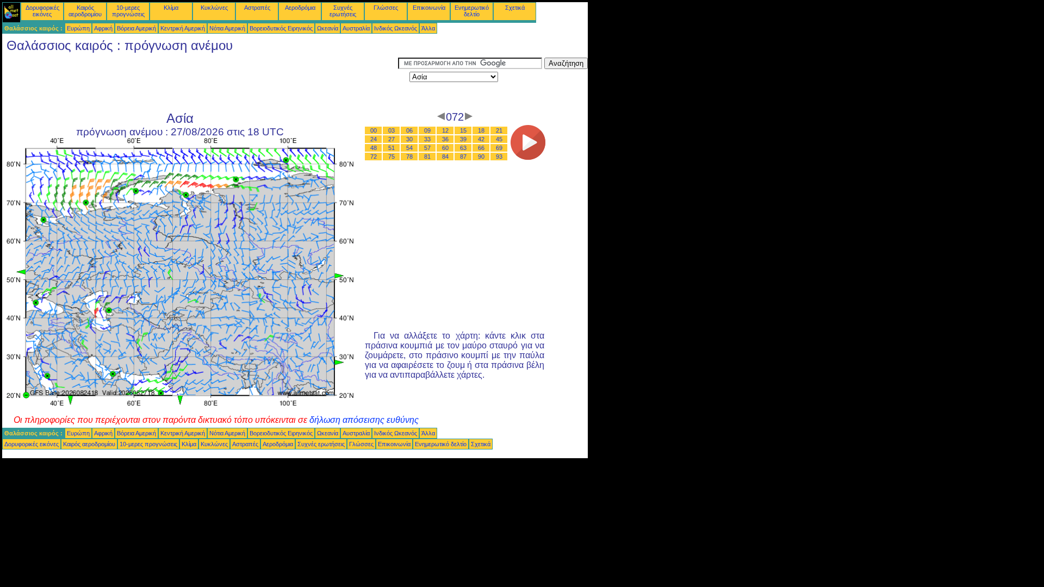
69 (499, 148)
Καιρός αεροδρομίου (85, 10)
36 (445, 139)
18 (481, 130)
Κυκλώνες (214, 7)
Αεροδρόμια (300, 7)
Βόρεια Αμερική (136, 28)
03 (391, 130)
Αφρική (103, 28)
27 (391, 139)
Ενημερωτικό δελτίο (472, 10)
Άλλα (428, 28)
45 (499, 139)
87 (463, 156)
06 (409, 130)
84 (445, 156)
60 (445, 148)
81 (427, 156)
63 (463, 148)
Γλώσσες (386, 7)
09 (427, 130)
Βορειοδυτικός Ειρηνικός (281, 28)
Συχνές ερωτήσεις (343, 10)
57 (427, 148)
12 (445, 130)
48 (373, 148)
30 (409, 139)
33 (427, 139)
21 (499, 130)
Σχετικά (515, 7)
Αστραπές (257, 7)
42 (481, 139)
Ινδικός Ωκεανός (395, 28)
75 (391, 156)
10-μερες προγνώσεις (128, 10)
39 (463, 139)
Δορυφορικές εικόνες (42, 10)
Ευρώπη (78, 28)
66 (481, 148)
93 (499, 156)
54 (409, 148)
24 (373, 139)
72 (373, 156)
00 (373, 130)
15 (463, 130)
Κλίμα (171, 7)
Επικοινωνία (429, 7)
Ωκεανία (327, 28)
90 (481, 156)
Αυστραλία (356, 28)
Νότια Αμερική (227, 28)
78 (409, 156)
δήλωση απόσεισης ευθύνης (364, 419)
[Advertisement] (200, 82)
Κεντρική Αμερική (182, 28)
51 (391, 148)
